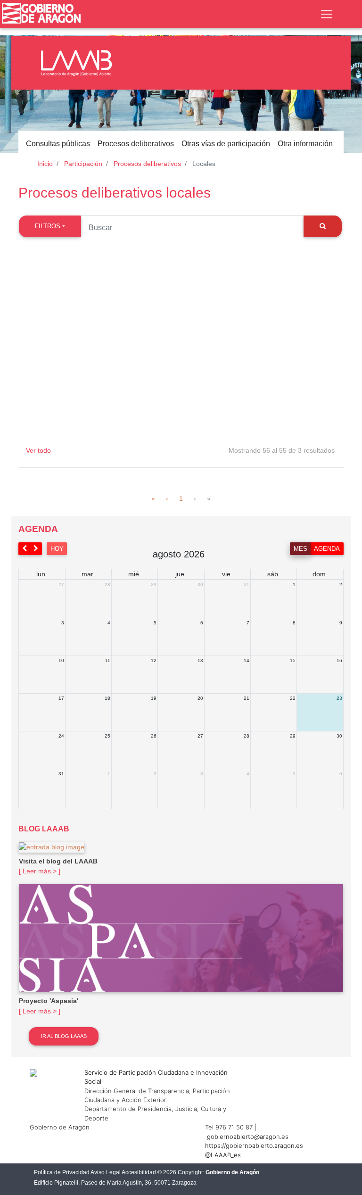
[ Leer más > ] (39, 871)
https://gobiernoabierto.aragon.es (254, 1145)
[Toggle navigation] (326, 14)
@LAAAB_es (223, 1155)
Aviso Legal (105, 1172)
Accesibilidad (139, 1172)
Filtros (47, 226)
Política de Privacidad (62, 1172)
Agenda (327, 548)
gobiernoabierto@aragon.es (247, 1136)
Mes (300, 548)
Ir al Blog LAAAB (64, 1036)
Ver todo (38, 450)
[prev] (24, 548)
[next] (36, 548)
